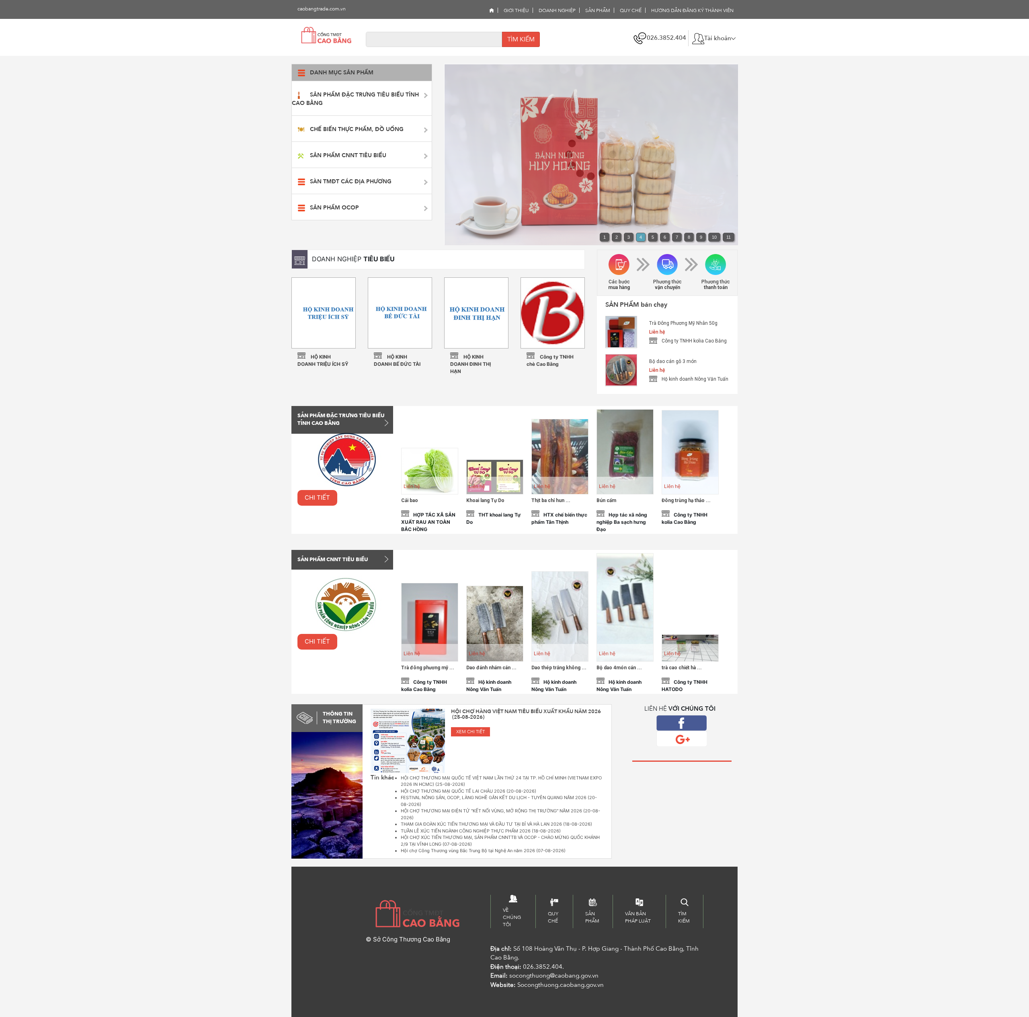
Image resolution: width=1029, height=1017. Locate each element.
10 (714, 237)
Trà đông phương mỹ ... (427, 667)
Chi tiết (317, 497)
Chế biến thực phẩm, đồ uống (357, 129)
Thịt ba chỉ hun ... (550, 500)
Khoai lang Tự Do (485, 500)
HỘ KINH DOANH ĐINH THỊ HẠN (470, 364)
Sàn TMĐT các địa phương (351, 181)
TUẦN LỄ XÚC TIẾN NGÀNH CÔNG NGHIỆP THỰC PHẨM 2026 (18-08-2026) (481, 831)
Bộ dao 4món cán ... (619, 667)
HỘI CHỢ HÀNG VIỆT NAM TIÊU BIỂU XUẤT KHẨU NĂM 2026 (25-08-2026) (526, 714)
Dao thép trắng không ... (558, 667)
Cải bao (409, 500)
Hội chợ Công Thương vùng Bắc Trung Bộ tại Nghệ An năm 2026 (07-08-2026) (483, 850)
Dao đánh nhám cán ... (491, 667)
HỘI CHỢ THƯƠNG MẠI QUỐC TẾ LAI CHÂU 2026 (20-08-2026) (468, 791)
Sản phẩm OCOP (334, 207)
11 (728, 237)
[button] (714, 38)
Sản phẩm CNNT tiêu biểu (348, 155)
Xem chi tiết (470, 732)
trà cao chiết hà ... (682, 667)
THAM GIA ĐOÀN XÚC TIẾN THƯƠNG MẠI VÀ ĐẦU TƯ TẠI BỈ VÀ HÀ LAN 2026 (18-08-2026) (496, 824)
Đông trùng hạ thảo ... (686, 500)
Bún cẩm (606, 500)
